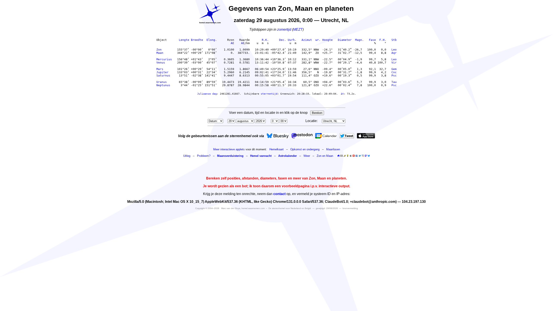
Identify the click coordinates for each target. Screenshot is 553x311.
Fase (372, 39)
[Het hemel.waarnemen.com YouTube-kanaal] (354, 156)
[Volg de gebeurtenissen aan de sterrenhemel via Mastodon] (302, 135)
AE (232, 43)
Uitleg (186, 155)
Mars (164, 69)
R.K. (265, 39)
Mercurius (164, 59)
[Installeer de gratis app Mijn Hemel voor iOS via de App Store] (366, 135)
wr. (318, 39)
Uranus (164, 82)
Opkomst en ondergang (304, 149)
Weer (307, 155)
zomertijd (284, 29)
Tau (394, 82)
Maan (164, 52)
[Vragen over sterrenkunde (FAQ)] (347, 155)
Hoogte (327, 39)
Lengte (184, 39)
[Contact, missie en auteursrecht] (341, 155)
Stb (394, 39)
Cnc (394, 72)
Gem (394, 69)
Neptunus (164, 85)
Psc (394, 75)
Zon (164, 49)
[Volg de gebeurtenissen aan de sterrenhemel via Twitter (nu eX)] (346, 135)
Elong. (212, 39)
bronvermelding (350, 208)
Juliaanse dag (207, 93)
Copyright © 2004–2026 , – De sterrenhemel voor (253, 208)
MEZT (298, 29)
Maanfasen (333, 149)
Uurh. (292, 39)
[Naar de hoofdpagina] (338, 155)
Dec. (282, 39)
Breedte (197, 39)
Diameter (345, 39)
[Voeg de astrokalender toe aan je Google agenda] (363, 156)
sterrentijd (269, 93)
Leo (394, 49)
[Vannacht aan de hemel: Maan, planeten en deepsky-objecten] (344, 155)
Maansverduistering (230, 155)
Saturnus (164, 75)
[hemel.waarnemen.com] (210, 14)
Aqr (394, 52)
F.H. (382, 39)
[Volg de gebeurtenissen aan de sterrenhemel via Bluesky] (278, 135)
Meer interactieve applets (229, 149)
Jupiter (164, 72)
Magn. (359, 39)
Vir (394, 62)
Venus (164, 62)
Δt (342, 93)
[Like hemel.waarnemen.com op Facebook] (357, 156)
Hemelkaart (276, 149)
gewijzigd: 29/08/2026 (327, 208)
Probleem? (203, 155)
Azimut (307, 39)
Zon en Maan (325, 155)
